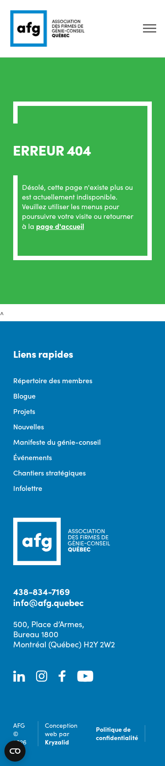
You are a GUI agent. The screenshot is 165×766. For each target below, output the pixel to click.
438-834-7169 (41, 591)
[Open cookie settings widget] (15, 751)
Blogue (24, 395)
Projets (24, 411)
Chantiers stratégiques (49, 472)
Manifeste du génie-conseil (57, 442)
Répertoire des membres (52, 380)
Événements (32, 457)
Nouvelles (28, 426)
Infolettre (27, 488)
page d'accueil (60, 226)
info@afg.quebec (48, 602)
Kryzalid (57, 741)
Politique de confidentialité (117, 733)
